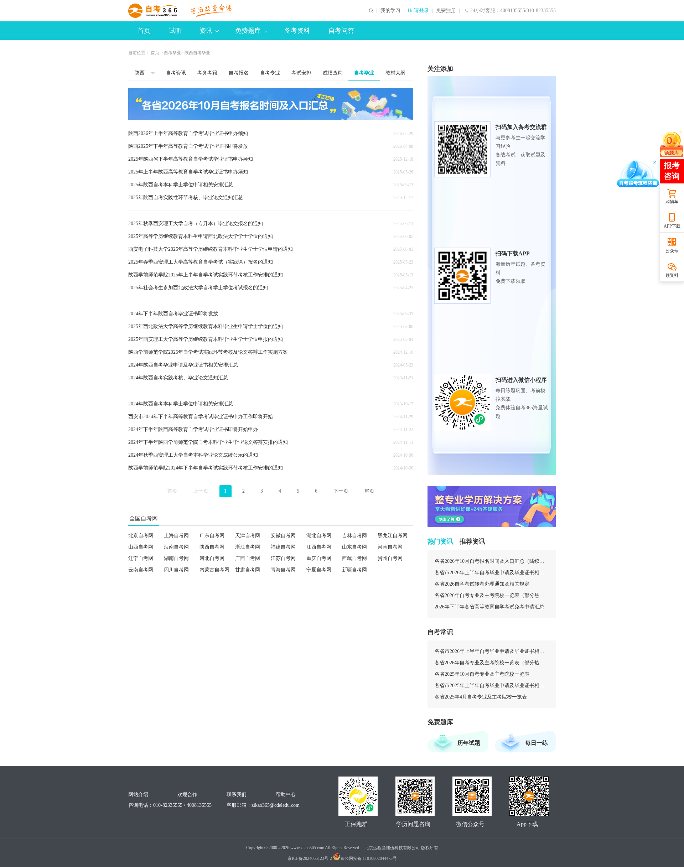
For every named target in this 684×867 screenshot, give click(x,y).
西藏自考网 (354, 558)
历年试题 (468, 743)
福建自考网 (283, 547)
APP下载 (672, 226)
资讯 (206, 30)
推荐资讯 (472, 541)
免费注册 (446, 10)
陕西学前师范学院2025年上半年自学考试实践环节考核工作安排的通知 (205, 274)
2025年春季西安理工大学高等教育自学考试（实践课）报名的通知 (200, 262)
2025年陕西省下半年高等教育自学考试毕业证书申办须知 (190, 159)
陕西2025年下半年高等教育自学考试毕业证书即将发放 (188, 146)
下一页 (340, 491)
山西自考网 (140, 547)
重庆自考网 (318, 558)
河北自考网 (212, 558)
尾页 (369, 491)
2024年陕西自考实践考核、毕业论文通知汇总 (178, 377)
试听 (175, 30)
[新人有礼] (671, 143)
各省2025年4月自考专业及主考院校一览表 (481, 697)
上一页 (200, 491)
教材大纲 (395, 73)
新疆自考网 (354, 569)
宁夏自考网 (318, 569)
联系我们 (237, 794)
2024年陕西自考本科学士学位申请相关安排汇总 (180, 403)
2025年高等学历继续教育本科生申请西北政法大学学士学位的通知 (200, 236)
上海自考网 (176, 535)
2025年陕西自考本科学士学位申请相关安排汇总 (180, 184)
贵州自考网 (390, 558)
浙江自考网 (247, 547)
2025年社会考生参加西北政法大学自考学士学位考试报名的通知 (198, 287)
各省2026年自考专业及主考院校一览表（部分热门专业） (492, 595)
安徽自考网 (283, 535)
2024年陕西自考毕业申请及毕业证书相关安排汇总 (183, 365)
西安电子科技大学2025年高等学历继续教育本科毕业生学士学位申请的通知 (210, 249)
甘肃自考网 (247, 569)
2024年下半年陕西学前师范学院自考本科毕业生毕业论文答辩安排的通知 (208, 442)
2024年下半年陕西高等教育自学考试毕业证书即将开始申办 (193, 429)
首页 (144, 30)
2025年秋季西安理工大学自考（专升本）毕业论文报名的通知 (195, 223)
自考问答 (341, 30)
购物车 (671, 201)
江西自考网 (318, 547)
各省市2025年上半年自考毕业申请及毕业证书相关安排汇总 (492, 685)
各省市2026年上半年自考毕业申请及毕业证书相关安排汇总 (492, 572)
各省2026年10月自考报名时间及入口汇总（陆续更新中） (492, 561)
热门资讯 (440, 541)
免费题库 (248, 30)
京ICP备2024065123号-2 (309, 858)
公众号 (671, 250)
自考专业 (270, 73)
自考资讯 (176, 73)
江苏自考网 (283, 558)
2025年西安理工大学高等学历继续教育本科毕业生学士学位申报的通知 (205, 339)
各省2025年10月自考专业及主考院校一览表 (482, 674)
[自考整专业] (492, 506)
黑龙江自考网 (393, 535)
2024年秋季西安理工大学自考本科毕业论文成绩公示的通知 (193, 455)
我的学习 (390, 10)
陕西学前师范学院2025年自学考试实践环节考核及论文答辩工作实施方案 (208, 352)
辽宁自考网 (140, 558)
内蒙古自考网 (214, 569)
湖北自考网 (318, 535)
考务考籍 (207, 73)
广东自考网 (212, 535)
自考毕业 (172, 52)
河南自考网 (390, 547)
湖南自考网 (176, 558)
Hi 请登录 (418, 10)
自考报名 (239, 73)
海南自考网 (176, 547)
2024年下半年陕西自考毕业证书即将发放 (173, 313)
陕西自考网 (212, 547)
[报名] (270, 104)
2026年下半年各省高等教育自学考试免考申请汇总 (489, 606)
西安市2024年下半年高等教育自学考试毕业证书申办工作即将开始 (200, 416)
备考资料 (297, 30)
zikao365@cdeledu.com (276, 805)
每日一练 (536, 743)
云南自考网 (140, 569)
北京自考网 (140, 535)
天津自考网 (247, 535)
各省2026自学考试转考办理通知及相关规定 (482, 584)
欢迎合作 (187, 794)
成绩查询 (333, 73)
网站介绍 (138, 794)
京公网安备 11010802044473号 (368, 858)
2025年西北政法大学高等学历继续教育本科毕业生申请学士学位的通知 (205, 326)
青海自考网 (283, 569)
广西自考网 (247, 558)
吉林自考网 (354, 535)
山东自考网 (354, 547)
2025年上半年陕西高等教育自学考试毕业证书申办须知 (188, 172)
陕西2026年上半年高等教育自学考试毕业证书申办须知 (188, 133)
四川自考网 (176, 569)
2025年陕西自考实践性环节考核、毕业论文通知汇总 (185, 197)
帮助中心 (286, 794)
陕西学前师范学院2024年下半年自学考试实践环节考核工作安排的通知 (205, 468)
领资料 (671, 275)
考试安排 (301, 73)
